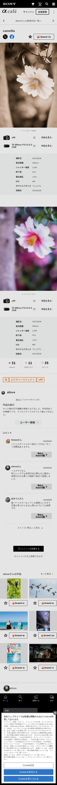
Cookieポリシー (28, 755)
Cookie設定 (28, 765)
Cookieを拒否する (28, 772)
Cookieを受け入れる (28, 778)
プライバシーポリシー (36, 757)
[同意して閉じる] (55, 712)
